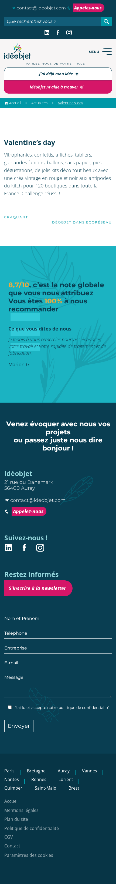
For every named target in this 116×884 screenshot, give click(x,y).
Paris (9, 771)
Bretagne (36, 771)
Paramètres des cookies (28, 855)
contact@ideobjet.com (41, 7)
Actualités (39, 102)
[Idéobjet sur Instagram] (69, 32)
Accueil (15, 102)
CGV (8, 837)
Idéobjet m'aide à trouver (54, 87)
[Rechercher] (106, 21)
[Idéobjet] (17, 51)
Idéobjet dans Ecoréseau (81, 222)
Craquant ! (17, 217)
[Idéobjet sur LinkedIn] (47, 32)
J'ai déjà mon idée (56, 73)
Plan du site (16, 819)
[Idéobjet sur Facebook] (58, 32)
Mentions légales (21, 810)
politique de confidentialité (84, 707)
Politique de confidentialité (31, 828)
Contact (12, 846)
